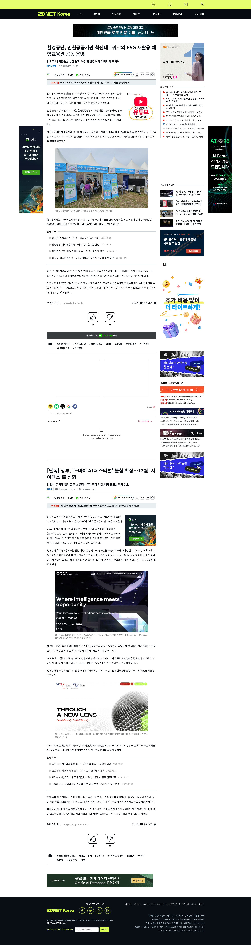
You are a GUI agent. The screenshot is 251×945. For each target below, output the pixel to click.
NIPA (82, 855)
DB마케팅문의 (149, 904)
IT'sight (156, 14)
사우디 (61, 859)
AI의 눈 (136, 14)
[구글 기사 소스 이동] (123, 75)
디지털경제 (51, 66)
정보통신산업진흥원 (66, 855)
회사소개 (128, 904)
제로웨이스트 (63, 348)
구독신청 (104, 929)
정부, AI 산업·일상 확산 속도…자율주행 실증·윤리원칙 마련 (81, 764)
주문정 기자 (59, 74)
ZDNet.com (62, 923)
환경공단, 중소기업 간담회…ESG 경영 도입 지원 (75, 237)
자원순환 (145, 343)
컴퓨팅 (49, 489)
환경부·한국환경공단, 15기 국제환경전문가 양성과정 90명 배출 (83, 258)
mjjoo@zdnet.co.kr (73, 302)
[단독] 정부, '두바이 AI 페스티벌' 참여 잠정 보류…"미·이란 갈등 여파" (86, 784)
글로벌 (131, 855)
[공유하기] (137, 75)
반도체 (97, 14)
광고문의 (137, 904)
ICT (83, 859)
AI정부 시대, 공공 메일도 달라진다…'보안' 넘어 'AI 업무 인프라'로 (84, 777)
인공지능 (116, 14)
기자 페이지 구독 (84, 75)
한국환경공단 (63, 343)
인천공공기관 (80, 343)
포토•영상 (199, 14)
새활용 (119, 343)
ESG (109, 343)
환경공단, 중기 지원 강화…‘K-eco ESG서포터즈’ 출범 (78, 251)
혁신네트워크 (96, 343)
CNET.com (51, 923)
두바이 (142, 855)
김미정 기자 (59, 498)
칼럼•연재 (177, 14)
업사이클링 (132, 343)
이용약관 (185, 904)
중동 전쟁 (73, 859)
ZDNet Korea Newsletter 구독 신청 (60, 929)
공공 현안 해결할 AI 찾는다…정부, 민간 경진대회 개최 (78, 770)
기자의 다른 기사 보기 (142, 302)
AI (91, 855)
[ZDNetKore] (58, 8)
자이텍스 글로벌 (116, 855)
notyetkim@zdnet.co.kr (75, 824)
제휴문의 (160, 904)
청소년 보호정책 (197, 904)
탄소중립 (78, 348)
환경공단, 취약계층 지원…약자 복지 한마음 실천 (75, 244)
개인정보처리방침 (173, 904)
